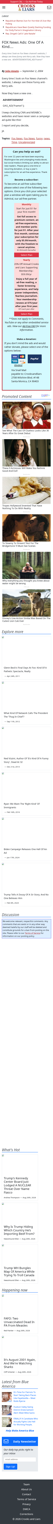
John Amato (12, 71)
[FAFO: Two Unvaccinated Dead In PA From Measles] (20, 1305)
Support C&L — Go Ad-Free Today (26, 1)
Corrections (26, 1514)
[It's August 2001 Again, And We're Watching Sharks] (20, 1346)
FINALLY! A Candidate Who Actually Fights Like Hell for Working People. (26, 1421)
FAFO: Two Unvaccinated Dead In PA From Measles (19, 1322)
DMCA (26, 1509)
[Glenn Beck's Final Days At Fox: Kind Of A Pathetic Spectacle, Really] (26, 650)
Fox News (17, 138)
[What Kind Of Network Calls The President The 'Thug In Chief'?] (26, 695)
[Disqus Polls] (26, 972)
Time (14, 142)
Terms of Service (32, 933)
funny (39, 138)
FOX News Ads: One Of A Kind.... (23, 44)
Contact (26, 1494)
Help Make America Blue (20, 1430)
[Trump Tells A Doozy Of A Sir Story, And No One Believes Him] (26, 877)
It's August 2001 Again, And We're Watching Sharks (20, 1363)
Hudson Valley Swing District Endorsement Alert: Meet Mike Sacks (24, 1410)
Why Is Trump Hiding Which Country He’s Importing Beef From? (19, 1230)
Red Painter (9, 1330)
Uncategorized (26, 142)
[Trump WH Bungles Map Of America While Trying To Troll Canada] (20, 1254)
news (47, 138)
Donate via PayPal (35, 358)
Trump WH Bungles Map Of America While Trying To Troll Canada (19, 1271)
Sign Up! (10, 1466)
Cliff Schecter (9, 1372)
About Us (26, 1489)
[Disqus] (26, 1038)
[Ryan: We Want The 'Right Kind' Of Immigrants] (26, 786)
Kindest (18, 365)
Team (26, 1484)
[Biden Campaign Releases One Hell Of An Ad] (26, 831)
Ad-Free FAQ (29, 326)
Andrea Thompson (12, 1197)
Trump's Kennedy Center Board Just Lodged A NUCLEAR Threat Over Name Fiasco (17, 1185)
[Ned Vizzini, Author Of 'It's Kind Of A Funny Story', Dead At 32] (26, 741)
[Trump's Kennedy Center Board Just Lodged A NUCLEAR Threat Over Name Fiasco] (20, 1164)
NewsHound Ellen (11, 1239)
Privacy (26, 1504)
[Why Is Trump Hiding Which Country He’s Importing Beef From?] (20, 1213)
